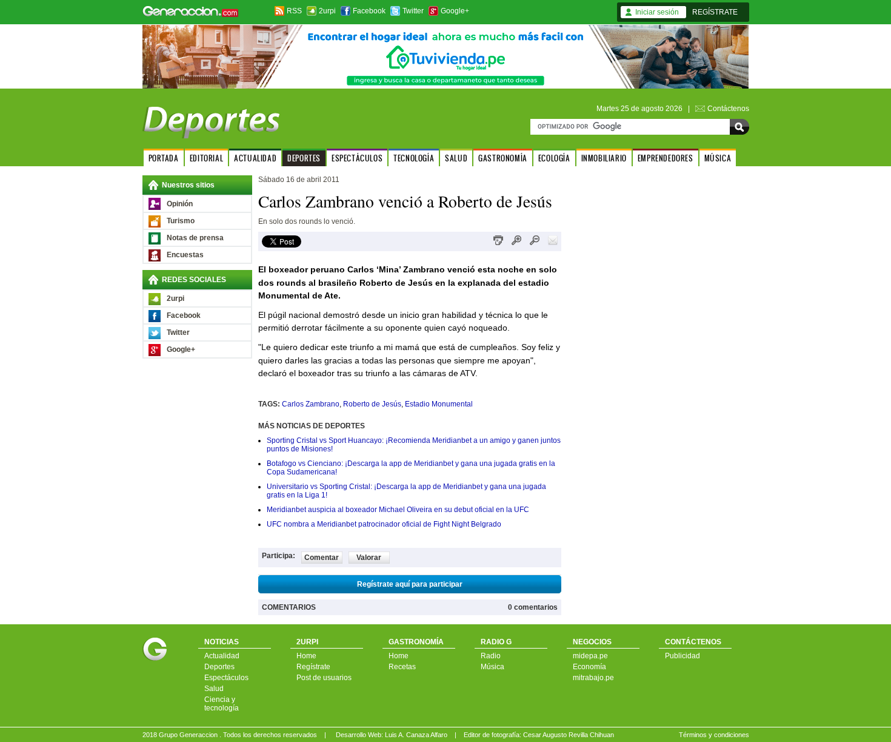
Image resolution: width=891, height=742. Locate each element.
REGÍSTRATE (715, 12)
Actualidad (221, 656)
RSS (294, 11)
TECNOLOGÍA (413, 158)
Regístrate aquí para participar (409, 584)
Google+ (455, 11)
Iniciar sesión (657, 12)
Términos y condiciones (714, 734)
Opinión (180, 204)
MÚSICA (718, 158)
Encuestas (185, 255)
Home (306, 656)
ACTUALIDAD (255, 158)
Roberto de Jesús (372, 404)
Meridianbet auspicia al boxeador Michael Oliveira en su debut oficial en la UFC (398, 509)
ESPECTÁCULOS (357, 158)
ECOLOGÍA (554, 158)
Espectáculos (226, 677)
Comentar (321, 557)
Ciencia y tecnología (221, 703)
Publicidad (682, 656)
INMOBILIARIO (604, 158)
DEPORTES (304, 158)
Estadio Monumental (439, 404)
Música (492, 667)
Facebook (369, 11)
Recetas (402, 667)
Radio (491, 656)
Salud (214, 688)
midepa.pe (590, 656)
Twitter (413, 11)
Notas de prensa (195, 238)
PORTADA (163, 158)
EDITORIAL (206, 158)
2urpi (327, 11)
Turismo (181, 221)
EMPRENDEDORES (665, 158)
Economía (589, 667)
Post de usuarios (324, 677)
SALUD (456, 158)
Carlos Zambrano (310, 404)
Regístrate (313, 667)
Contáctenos (728, 108)
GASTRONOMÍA (502, 158)
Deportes (219, 667)
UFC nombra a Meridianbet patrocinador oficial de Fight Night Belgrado (384, 524)
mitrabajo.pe (593, 677)
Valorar (368, 557)
